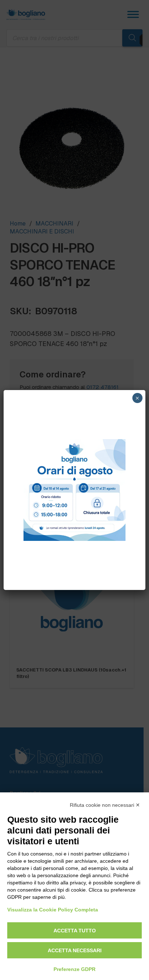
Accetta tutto (75, 930)
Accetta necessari (75, 950)
